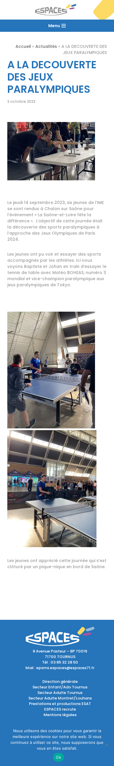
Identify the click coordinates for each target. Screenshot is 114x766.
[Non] (107, 745)
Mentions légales (60, 715)
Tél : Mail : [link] (59, 665)
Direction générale (60, 681)
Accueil (23, 46)
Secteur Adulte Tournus (59, 692)
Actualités (46, 46)
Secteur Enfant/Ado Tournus (59, 687)
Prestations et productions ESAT (60, 703)
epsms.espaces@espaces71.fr (65, 668)
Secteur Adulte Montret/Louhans (60, 698)
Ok (58, 757)
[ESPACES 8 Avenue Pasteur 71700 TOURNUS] (57, 9)
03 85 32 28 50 (64, 662)
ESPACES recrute (60, 709)
